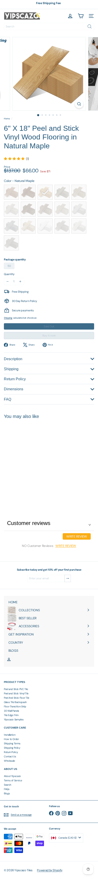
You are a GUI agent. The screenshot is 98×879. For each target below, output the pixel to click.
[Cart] (80, 16)
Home (7, 119)
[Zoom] (79, 104)
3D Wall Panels (11, 710)
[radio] (11, 192)
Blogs (7, 793)
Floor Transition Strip (15, 706)
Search (7, 784)
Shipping (8, 317)
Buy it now (49, 335)
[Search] (89, 26)
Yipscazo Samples (13, 719)
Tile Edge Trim (11, 715)
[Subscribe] (67, 578)
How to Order (11, 739)
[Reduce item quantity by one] (7, 281)
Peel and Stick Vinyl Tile (16, 693)
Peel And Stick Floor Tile (16, 697)
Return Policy (11, 752)
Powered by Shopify (49, 870)
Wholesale (9, 760)
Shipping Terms (12, 743)
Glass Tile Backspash (15, 702)
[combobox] (49, 26)
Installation (9, 734)
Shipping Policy (12, 747)
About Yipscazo (12, 776)
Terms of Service (13, 780)
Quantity (9, 274)
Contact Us (10, 756)
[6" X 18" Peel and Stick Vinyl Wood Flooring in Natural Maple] (32, 461)
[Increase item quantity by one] (20, 281)
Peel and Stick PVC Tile (16, 689)
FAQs (7, 789)
